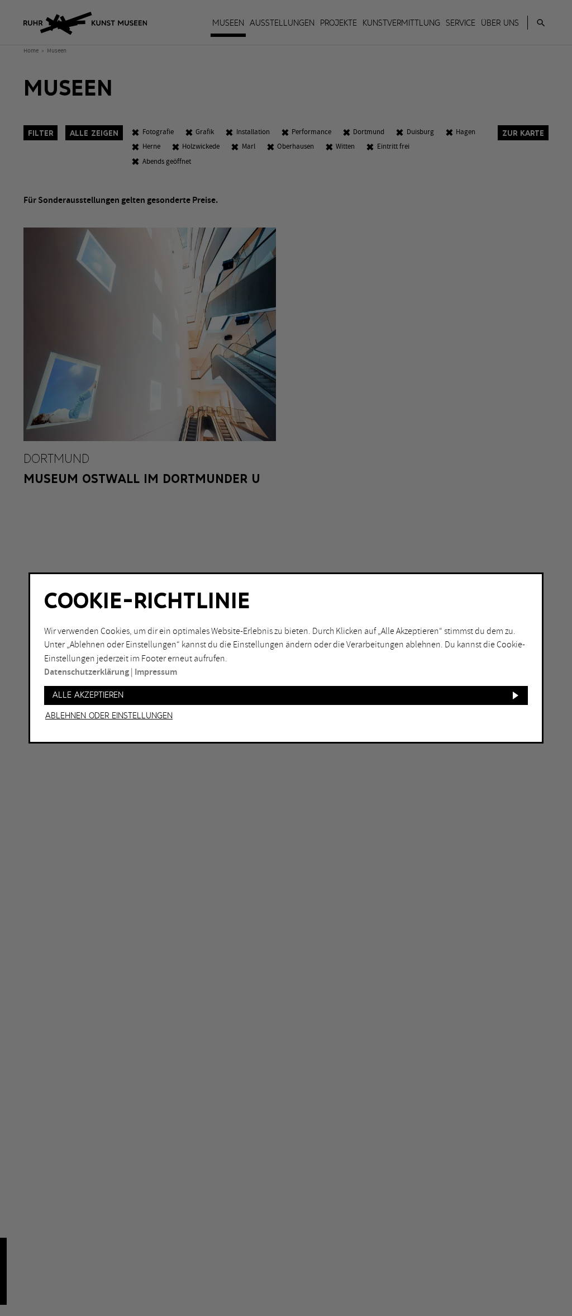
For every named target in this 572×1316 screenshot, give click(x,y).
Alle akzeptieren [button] (88, 695)
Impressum (156, 672)
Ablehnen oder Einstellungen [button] (109, 716)
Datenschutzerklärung (86, 672)
